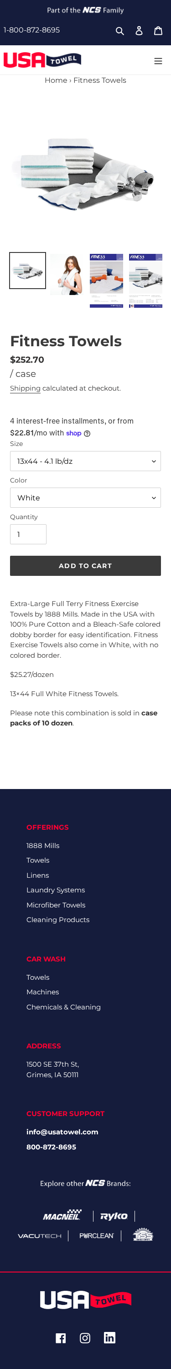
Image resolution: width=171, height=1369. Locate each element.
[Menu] (158, 60)
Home (56, 80)
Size (16, 444)
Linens (37, 875)
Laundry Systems (55, 890)
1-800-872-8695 (32, 30)
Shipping (25, 388)
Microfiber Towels (55, 905)
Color (18, 480)
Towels (37, 860)
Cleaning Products (57, 919)
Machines (42, 992)
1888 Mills (42, 845)
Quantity (24, 517)
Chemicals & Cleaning (63, 1007)
